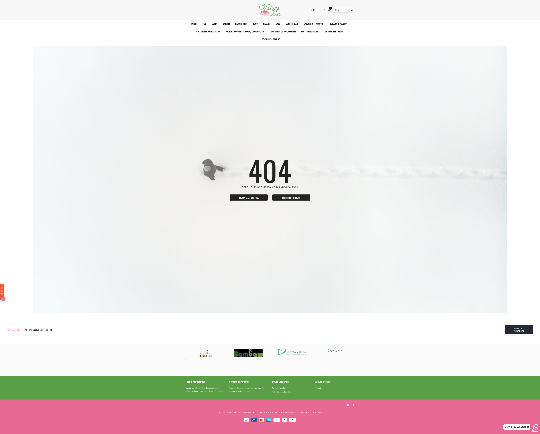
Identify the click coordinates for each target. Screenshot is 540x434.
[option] (205, 354)
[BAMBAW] (248, 353)
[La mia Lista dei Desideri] (322, 10)
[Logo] (270, 9)
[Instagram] (353, 405)
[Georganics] (335, 350)
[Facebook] (348, 405)
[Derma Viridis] (291, 352)
